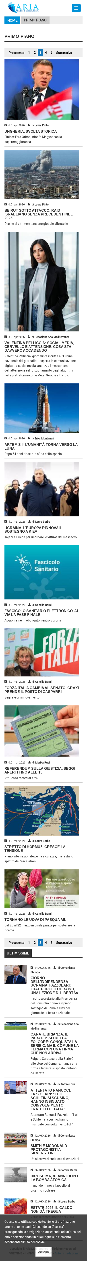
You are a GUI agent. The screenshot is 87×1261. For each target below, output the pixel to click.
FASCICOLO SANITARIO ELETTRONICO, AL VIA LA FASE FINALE (41, 613)
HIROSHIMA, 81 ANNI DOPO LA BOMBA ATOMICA (54, 1178)
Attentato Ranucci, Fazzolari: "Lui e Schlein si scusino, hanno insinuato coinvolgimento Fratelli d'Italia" (51, 1099)
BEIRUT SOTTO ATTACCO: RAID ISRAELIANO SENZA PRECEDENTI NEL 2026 (38, 214)
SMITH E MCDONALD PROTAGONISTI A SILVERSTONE (49, 1149)
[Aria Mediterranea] (23, 7)
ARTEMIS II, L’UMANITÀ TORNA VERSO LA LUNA (41, 446)
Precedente (16, 53)
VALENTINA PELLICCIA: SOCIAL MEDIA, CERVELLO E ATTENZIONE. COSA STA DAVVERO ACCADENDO (39, 346)
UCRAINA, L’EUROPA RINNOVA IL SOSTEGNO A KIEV (33, 530)
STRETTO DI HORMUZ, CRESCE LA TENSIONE (34, 849)
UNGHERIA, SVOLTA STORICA (30, 131)
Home (12, 20)
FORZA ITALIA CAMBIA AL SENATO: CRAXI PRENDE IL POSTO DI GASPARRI (41, 690)
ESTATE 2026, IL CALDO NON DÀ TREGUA (51, 1209)
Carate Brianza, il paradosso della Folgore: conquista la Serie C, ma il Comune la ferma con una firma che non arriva (55, 1043)
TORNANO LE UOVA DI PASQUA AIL (35, 920)
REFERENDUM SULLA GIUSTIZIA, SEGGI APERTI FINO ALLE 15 (39, 770)
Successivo (64, 53)
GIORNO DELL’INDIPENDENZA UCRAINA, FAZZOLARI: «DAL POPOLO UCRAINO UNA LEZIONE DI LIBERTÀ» (54, 985)
